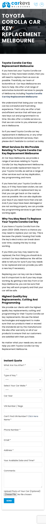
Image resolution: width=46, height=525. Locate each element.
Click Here (33, 416)
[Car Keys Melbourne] (16, 4)
